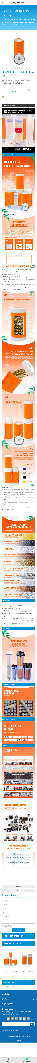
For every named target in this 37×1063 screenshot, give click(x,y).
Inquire (14, 91)
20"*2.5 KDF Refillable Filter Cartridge (27, 971)
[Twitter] (12, 1018)
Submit (18, 930)
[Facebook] (28, 1018)
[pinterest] (8, 1018)
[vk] (16, 1018)
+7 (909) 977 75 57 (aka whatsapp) (19, 1012)
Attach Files (7, 926)
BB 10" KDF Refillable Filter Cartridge (10, 971)
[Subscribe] (32, 1024)
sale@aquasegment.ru (14, 1015)
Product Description (10, 105)
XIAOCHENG (14, 1030)
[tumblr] (20, 1018)
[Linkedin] (24, 1018)
